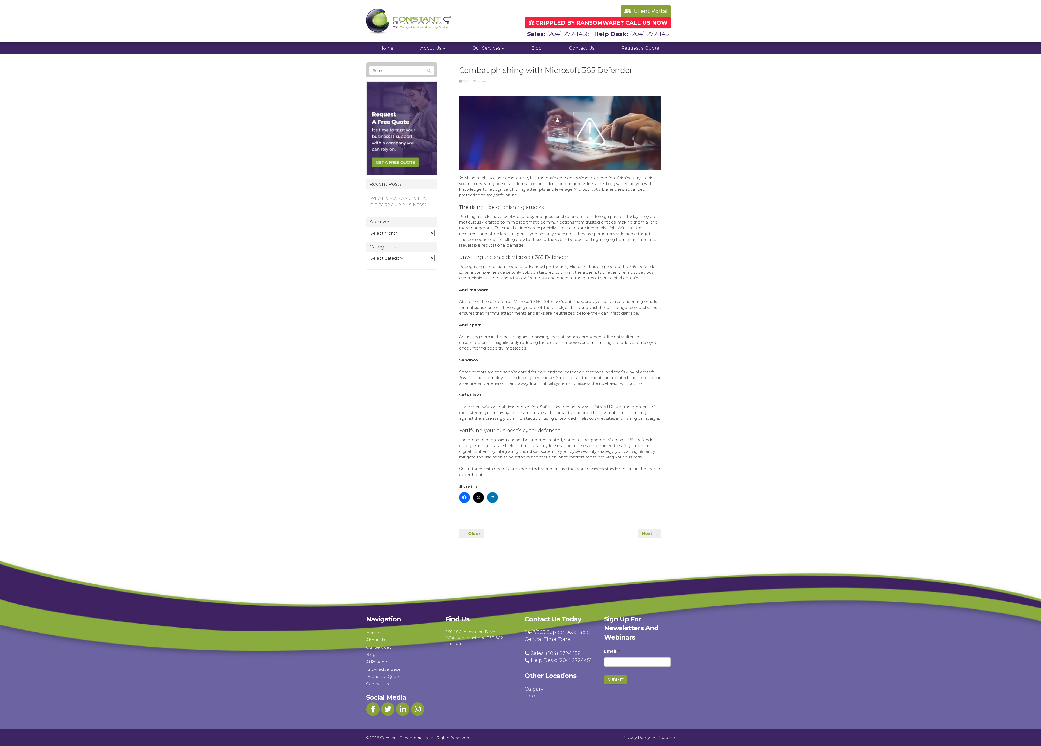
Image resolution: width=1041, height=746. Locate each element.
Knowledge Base (383, 669)
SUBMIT (615, 679)
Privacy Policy (636, 737)
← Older (471, 533)
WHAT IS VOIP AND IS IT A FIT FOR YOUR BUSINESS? (399, 201)
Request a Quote (640, 48)
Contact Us (581, 48)
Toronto (534, 696)
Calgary (534, 689)
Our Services (486, 48)
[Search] (429, 70)
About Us (431, 48)
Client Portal (649, 11)
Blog (536, 48)
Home (386, 48)
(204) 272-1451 (650, 34)
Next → (649, 533)
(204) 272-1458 (568, 34)
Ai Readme (377, 661)
